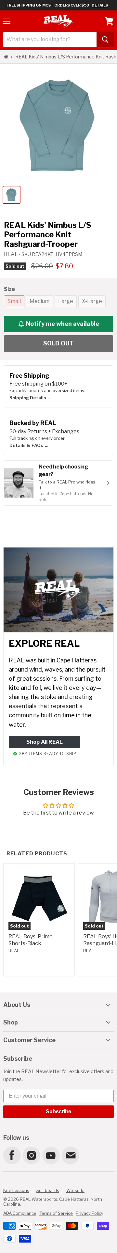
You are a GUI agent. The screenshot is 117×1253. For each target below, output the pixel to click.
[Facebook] (11, 1155)
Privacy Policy (89, 1213)
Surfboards (47, 1190)
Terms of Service (56, 1213)
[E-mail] (70, 1155)
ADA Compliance (19, 1213)
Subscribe (58, 1111)
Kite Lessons (16, 1190)
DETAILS (100, 5)
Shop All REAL (44, 742)
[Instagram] (31, 1155)
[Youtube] (50, 1155)
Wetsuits (75, 1190)
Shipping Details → (30, 397)
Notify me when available (62, 323)
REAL (11, 254)
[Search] (105, 39)
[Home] (6, 56)
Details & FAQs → (28, 445)
